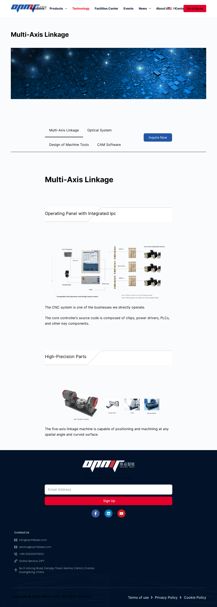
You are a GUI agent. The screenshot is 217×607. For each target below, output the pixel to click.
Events (129, 8)
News (143, 8)
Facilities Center (106, 8)
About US (163, 8)
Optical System (99, 130)
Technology (80, 8)
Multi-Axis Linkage (64, 130)
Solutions (37, 8)
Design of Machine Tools (69, 144)
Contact (181, 8)
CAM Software (109, 144)
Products (56, 8)
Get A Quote (195, 8)
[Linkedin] (108, 513)
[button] (173, 8)
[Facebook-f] (96, 513)
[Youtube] (121, 513)
